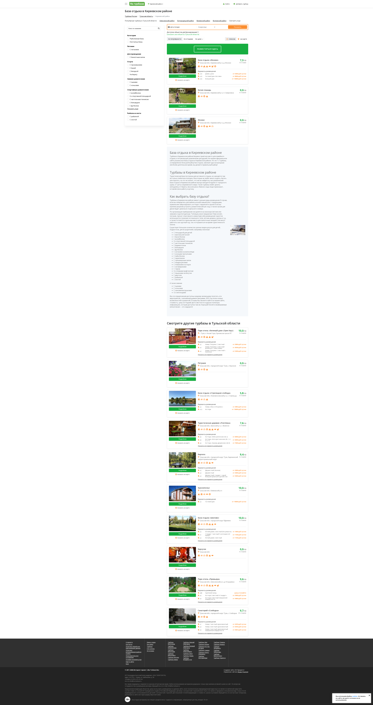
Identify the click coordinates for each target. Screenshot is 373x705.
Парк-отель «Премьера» (209, 579)
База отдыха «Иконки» (208, 60)
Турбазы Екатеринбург (202, 657)
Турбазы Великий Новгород (189, 647)
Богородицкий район (185, 21)
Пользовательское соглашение (132, 656)
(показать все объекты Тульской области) (183, 34)
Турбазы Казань (203, 644)
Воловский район (219, 21)
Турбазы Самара (203, 650)
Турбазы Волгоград (171, 643)
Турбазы (150, 646)
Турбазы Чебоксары (217, 651)
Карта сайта (130, 662)
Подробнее (182, 76)
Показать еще (132, 109)
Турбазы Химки (173, 659)
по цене (198, 39)
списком (232, 39)
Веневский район (203, 21)
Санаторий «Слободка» (208, 610)
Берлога (201, 454)
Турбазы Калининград (172, 647)
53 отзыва (242, 63)
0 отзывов (242, 92)
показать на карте (183, 80)
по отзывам (188, 39)
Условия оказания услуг (134, 659)
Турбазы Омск (188, 653)
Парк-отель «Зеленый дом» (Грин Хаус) (215, 330)
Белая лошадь (204, 90)
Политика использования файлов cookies (133, 652)
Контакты (129, 644)
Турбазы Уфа (202, 642)
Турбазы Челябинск (217, 647)
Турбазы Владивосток (187, 658)
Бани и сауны (151, 642)
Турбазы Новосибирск (187, 650)
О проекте (129, 642)
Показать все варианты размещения (210, 354)
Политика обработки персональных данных (133, 647)
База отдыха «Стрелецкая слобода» (214, 393)
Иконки (201, 120)
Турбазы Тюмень (219, 642)
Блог (127, 664)
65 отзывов (242, 613)
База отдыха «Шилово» (208, 518)
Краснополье (204, 488)
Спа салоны (151, 649)
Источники (150, 651)
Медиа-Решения (242, 672)
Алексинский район (167, 21)
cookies (354, 696)
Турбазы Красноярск (172, 654)
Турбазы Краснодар (171, 650)
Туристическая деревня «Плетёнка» (214, 423)
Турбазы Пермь (188, 656)
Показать (237, 27)
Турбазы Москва (173, 657)
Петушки (202, 363)
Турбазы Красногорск (218, 655)
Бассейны (150, 644)
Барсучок (202, 549)
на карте (243, 39)
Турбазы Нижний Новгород (188, 643)
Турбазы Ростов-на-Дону (204, 647)
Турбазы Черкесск (220, 658)
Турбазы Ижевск (219, 644)
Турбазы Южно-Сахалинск (203, 653)
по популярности (174, 39)
